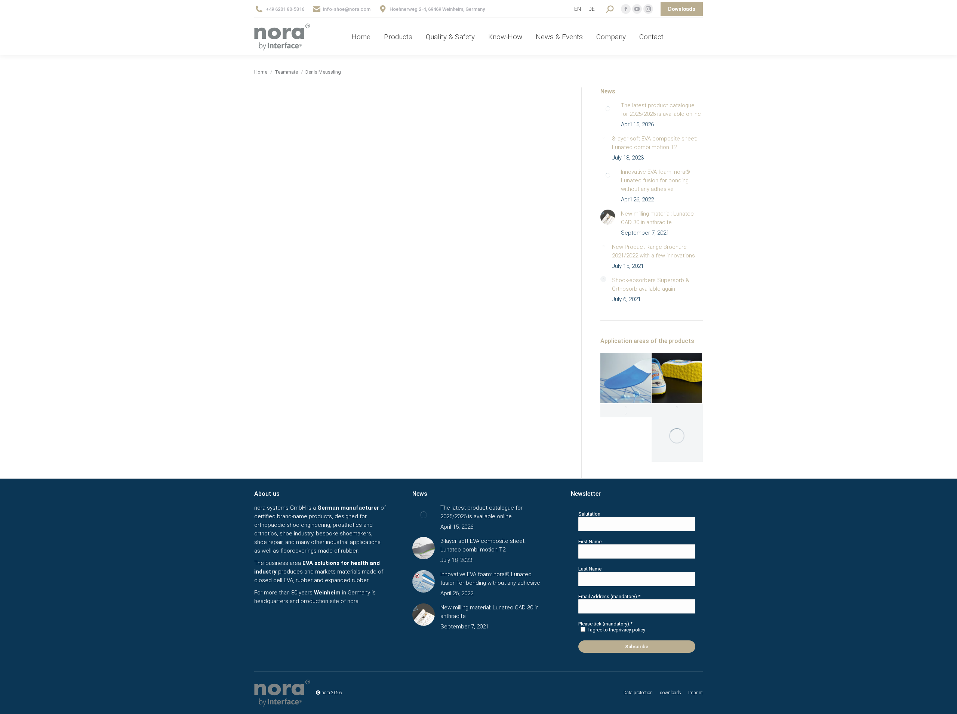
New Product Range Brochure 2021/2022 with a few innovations (653, 251)
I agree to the (616, 630)
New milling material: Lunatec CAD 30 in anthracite (657, 218)
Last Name (589, 569)
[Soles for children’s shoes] (677, 378)
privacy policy (630, 630)
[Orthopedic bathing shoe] (626, 414)
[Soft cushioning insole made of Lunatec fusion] (626, 378)
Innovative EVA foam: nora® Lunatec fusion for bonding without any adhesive (655, 180)
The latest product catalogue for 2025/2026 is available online (661, 109)
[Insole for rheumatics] (626, 407)
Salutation (589, 514)
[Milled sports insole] (677, 436)
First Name (589, 541)
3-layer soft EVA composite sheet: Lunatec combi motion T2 (654, 143)
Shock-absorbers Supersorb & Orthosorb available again (650, 284)
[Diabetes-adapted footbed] (677, 407)
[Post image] (607, 108)
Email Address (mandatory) (609, 596)
